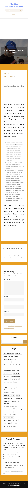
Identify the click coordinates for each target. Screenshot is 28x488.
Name (6, 296)
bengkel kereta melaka (10, 359)
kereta (13, 379)
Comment (7, 279)
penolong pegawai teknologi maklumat (11, 402)
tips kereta (7, 426)
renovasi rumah (8, 412)
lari (11, 382)
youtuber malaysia (9, 429)
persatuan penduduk (9, 409)
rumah (15, 412)
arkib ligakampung (9, 353)
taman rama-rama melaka (11, 420)
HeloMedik (8, 465)
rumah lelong (7, 414)
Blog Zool (14, 4)
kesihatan (6, 382)
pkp (17, 409)
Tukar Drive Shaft (14, 462)
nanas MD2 (7, 398)
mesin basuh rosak (9, 392)
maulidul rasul (7, 385)
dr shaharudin (14, 365)
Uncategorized (8, 76)
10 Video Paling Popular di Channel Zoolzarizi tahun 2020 (14, 257)
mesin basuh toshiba (9, 395)
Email (6, 304)
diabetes (6, 365)
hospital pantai (7, 373)
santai (14, 414)
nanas (18, 395)
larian (15, 382)
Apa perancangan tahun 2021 (14, 248)
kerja (17, 379)
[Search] (20, 10)
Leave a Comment (9, 79)
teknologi (15, 423)
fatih (20, 365)
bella (6, 462)
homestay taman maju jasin (11, 370)
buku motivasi (7, 362)
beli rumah (18, 356)
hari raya (6, 367)
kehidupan (6, 379)
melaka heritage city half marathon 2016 (13, 388)
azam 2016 (18, 353)
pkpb (21, 409)
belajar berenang (8, 356)
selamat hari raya (8, 417)
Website (6, 311)
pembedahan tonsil (16, 398)
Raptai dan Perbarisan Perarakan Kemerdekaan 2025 (14, 447)
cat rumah (15, 362)
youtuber (13, 426)
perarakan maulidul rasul (10, 406)
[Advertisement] (14, 28)
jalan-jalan (6, 376)
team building (7, 423)
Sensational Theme (15, 485)
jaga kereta (16, 373)
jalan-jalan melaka (16, 376)
